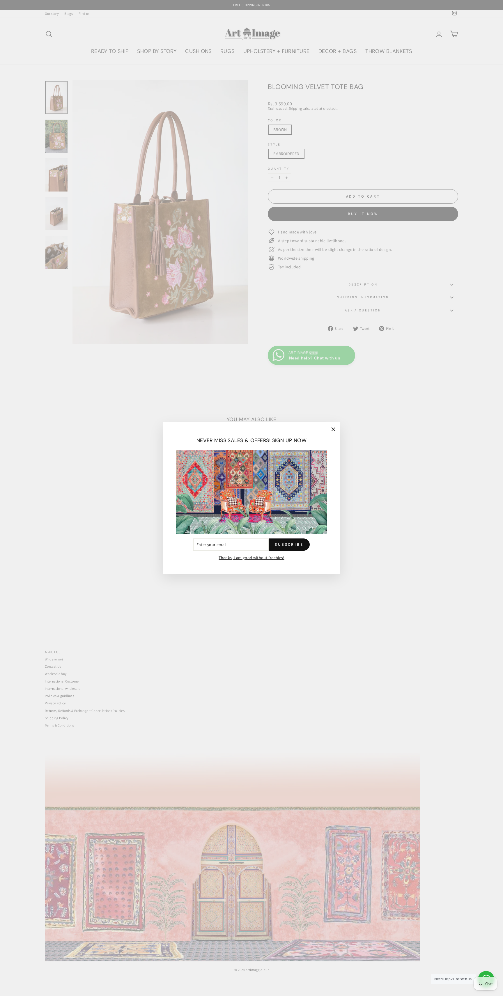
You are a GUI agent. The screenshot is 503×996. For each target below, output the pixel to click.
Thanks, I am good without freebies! (251, 557)
